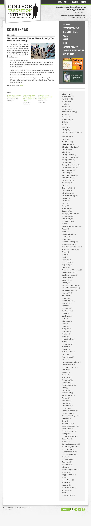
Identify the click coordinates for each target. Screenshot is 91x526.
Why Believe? (68, 54)
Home (60, 2)
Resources (74, 2)
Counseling (66, 183)
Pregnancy (66, 377)
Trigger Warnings (68, 475)
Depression (66, 190)
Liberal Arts (66, 321)
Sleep (64, 421)
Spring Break (66, 434)
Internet (65, 306)
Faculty (64, 229)
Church (64, 152)
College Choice (67, 155)
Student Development (69, 444)
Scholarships (66, 408)
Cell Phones (66, 142)
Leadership (66, 316)
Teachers (65, 462)
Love (64, 324)
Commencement (68, 170)
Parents (65, 370)
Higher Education (68, 290)
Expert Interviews (71, 28)
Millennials (66, 344)
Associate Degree (68, 112)
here (21, 85)
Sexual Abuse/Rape (69, 416)
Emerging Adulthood (69, 213)
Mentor (64, 342)
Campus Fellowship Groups (72, 132)
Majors (64, 326)
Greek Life (65, 280)
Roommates (66, 406)
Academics (66, 96)
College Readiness (69, 167)
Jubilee (64, 313)
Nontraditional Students (70, 362)
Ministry (65, 347)
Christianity (66, 149)
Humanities (66, 295)
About (66, 2)
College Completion (69, 157)
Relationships (67, 395)
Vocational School (68, 487)
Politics (64, 375)
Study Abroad (67, 449)
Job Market (66, 311)
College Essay (67, 162)
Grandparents (67, 277)
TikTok (64, 467)
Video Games (67, 480)
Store (65, 43)
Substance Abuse (68, 452)
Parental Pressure (68, 367)
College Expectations (69, 165)
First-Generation (68, 244)
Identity (64, 298)
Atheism (65, 114)
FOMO (64, 254)
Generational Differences (71, 270)
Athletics (65, 117)
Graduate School (68, 272)
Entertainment (67, 221)
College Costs (67, 160)
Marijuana (65, 329)
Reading (65, 390)
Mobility (65, 349)
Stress (64, 441)
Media (65, 35)
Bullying (65, 127)
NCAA (64, 354)
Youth (64, 493)
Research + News (70, 32)
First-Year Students (69, 249)
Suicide (64, 457)
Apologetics (66, 109)
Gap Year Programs (71, 46)
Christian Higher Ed (69, 147)
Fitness (64, 252)
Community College (69, 175)
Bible (64, 122)
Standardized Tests (69, 436)
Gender (64, 267)
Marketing (65, 331)
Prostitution (66, 382)
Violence (65, 482)
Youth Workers (67, 495)
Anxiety (64, 107)
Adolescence (66, 101)
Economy (65, 211)
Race (64, 388)
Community (66, 173)
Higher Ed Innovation (69, 288)
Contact (83, 2)
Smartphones (67, 423)
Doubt (64, 203)
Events (64, 224)
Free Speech (66, 262)
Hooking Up (66, 293)
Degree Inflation (67, 188)
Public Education (68, 385)
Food (64, 257)
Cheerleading (67, 144)
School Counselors (69, 411)
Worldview (65, 490)
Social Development (69, 426)
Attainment (66, 119)
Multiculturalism (67, 352)
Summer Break (67, 459)
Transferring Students (69, 470)
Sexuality (65, 418)
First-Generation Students (71, 247)
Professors (66, 380)
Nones (64, 359)
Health (64, 283)
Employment (66, 216)
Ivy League (66, 308)
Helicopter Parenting (69, 285)
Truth (64, 477)
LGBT (64, 318)
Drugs (64, 206)
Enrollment (66, 219)
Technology (66, 464)
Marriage (65, 334)
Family (64, 237)
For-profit (65, 260)
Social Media (66, 429)
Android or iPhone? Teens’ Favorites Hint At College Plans (45, 96)
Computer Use (67, 178)
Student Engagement (69, 447)
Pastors (65, 372)
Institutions (66, 303)
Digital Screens (67, 193)
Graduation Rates (68, 275)
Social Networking (68, 431)
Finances (65, 239)
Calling (64, 130)
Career (64, 139)
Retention (65, 403)
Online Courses (67, 365)
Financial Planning (68, 242)
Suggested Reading (69, 454)
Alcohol (64, 104)
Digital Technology (68, 196)
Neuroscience (67, 357)
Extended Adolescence (70, 226)
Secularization (67, 413)
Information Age (67, 301)
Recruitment (66, 393)
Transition (65, 472)
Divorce (65, 201)
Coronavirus (66, 180)
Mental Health (67, 339)
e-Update (65, 208)
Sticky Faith (66, 439)
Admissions (66, 99)
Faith (64, 231)
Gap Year (65, 265)
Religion (65, 398)
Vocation (65, 485)
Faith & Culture (67, 234)
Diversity (65, 198)
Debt (63, 185)
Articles (66, 24)
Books (65, 39)
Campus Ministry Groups (73, 50)
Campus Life (66, 137)
